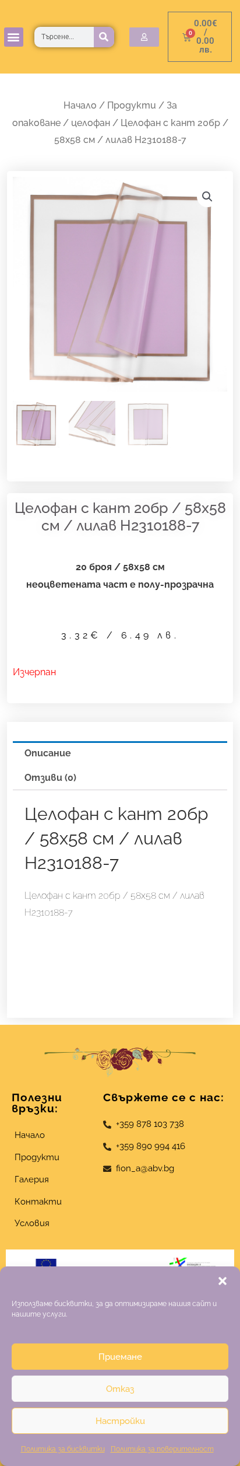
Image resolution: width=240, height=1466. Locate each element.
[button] (222, 1281)
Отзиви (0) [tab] (50, 777)
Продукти (131, 105)
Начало (80, 105)
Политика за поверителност (162, 1449)
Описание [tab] (47, 753)
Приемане (120, 1357)
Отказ (120, 1389)
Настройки (120, 1421)
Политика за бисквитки (63, 1449)
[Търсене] (104, 37)
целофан (90, 122)
